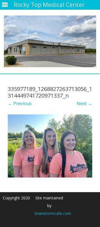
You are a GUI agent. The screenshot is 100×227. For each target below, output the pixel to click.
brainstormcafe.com (53, 213)
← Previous (20, 103)
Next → (84, 103)
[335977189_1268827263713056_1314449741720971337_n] (50, 146)
